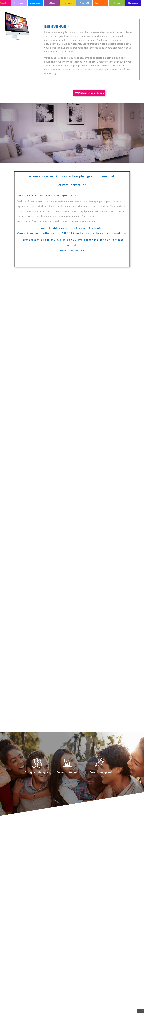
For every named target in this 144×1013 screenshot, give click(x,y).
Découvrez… (19, 3)
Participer (68, 3)
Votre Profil (84, 3)
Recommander (100, 3)
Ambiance (52, 3)
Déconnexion (133, 3)
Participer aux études (91, 92)
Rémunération (35, 3)
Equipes (117, 3)
